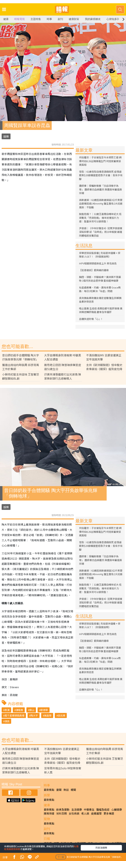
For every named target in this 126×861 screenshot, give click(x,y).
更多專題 (109, 813)
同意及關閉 (101, 847)
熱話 (66, 790)
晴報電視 (19, 19)
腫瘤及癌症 (102, 809)
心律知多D (112, 19)
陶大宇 (34, 715)
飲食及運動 (62, 809)
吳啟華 (48, 715)
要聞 (59, 790)
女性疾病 (74, 813)
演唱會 (19, 710)
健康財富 (74, 19)
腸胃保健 (49, 813)
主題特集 (36, 19)
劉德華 (44, 710)
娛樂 (6, 136)
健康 (6, 19)
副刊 (60, 19)
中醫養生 (89, 809)
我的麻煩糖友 (93, 19)
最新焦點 (49, 790)
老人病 (85, 813)
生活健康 (76, 809)
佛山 (31, 710)
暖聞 (73, 790)
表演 (7, 710)
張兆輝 (61, 715)
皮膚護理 (96, 813)
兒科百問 (61, 813)
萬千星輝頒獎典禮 (14, 715)
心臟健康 (116, 809)
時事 (49, 19)
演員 (7, 721)
